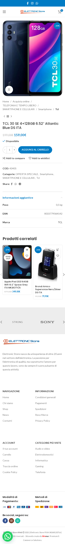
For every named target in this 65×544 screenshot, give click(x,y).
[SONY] (48, 322)
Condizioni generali (45, 397)
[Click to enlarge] (9, 90)
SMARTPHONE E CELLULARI (19, 109)
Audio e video (42, 448)
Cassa (6, 460)
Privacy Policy (42, 420)
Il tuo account (10, 448)
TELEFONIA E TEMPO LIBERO (19, 105)
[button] (58, 250)
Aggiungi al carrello (35, 149)
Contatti (7, 420)
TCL (60, 222)
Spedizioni (40, 408)
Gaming (39, 466)
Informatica (41, 460)
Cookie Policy (10, 472)
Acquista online (21, 101)
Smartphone (45, 109)
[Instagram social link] (32, 3)
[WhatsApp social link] (36, 3)
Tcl (57, 109)
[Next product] (11, 116)
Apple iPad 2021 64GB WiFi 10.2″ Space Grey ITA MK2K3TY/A (16, 284)
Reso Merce (41, 414)
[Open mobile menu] (4, 11)
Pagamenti (41, 403)
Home (6, 101)
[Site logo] (33, 11)
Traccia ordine (10, 466)
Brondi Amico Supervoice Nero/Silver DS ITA (48, 289)
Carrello (7, 454)
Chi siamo (8, 403)
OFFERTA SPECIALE (27, 174)
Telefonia (40, 472)
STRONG (17, 321)
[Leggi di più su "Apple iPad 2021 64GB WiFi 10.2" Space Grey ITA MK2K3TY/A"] (27, 250)
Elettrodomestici (44, 454)
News (6, 414)
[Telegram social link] (20, 184)
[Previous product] (4, 116)
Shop (5, 408)
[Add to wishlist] (27, 256)
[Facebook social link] (28, 3)
